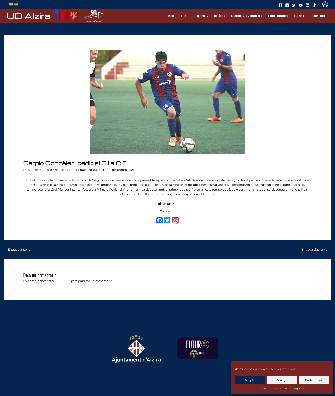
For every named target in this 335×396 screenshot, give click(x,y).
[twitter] (294, 5)
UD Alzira (28, 15)
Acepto (250, 380)
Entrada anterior (18, 249)
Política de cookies (270, 388)
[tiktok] (314, 5)
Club (183, 16)
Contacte (319, 16)
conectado (62, 281)
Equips (200, 16)
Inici (171, 16)
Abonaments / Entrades (246, 16)
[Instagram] (175, 221)
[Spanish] (16, 4)
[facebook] (280, 5)
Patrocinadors (278, 16)
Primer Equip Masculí (82, 170)
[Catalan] (11, 4)
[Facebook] (159, 220)
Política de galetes (294, 388)
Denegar (282, 380)
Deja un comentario (37, 170)
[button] (188, 16)
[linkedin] (308, 5)
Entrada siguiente (316, 249)
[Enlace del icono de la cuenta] (325, 4)
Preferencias (314, 380)
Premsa (299, 16)
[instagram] (287, 5)
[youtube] (301, 5)
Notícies (219, 16)
